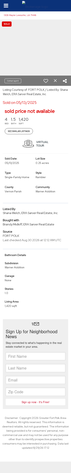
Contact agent (13, 81)
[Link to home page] (35, 5)
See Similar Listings (19, 131)
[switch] (46, 81)
